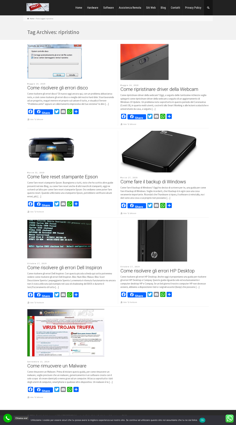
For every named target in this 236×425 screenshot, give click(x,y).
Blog (163, 7)
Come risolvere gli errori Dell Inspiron (64, 267)
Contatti (175, 7)
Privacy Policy (193, 7)
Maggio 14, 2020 (36, 84)
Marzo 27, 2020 (129, 177)
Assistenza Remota (130, 7)
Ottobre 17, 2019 (37, 263)
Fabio (31, 119)
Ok (202, 420)
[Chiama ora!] (7, 418)
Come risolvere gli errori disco (57, 88)
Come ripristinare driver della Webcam (159, 89)
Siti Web (151, 7)
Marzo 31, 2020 (36, 172)
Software (108, 7)
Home (78, 7)
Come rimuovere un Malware (56, 366)
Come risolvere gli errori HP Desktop (157, 271)
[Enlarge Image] (54, 61)
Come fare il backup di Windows (153, 181)
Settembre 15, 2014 (38, 362)
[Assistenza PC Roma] (37, 6)
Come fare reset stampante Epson (62, 176)
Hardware (92, 7)
